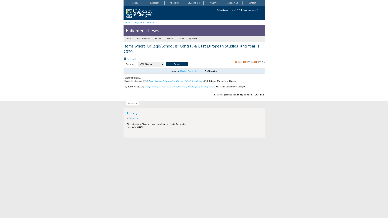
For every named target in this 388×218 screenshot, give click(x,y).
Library (132, 113)
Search (158, 38)
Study (135, 2)
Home (127, 22)
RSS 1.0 (250, 62)
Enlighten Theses (142, 30)
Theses (148, 22)
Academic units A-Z (251, 10)
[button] (177, 64)
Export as (130, 64)
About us (174, 2)
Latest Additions (143, 38)
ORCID (181, 38)
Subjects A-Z (223, 10)
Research (154, 2)
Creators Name (186, 70)
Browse (169, 38)
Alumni (213, 2)
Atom (239, 62)
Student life (194, 2)
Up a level (131, 59)
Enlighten (138, 22)
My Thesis (193, 38)
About (128, 38)
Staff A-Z (236, 10)
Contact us (133, 118)
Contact (252, 2)
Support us (232, 2)
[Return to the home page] (139, 13)
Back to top (132, 103)
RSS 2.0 (261, 62)
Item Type (199, 70)
